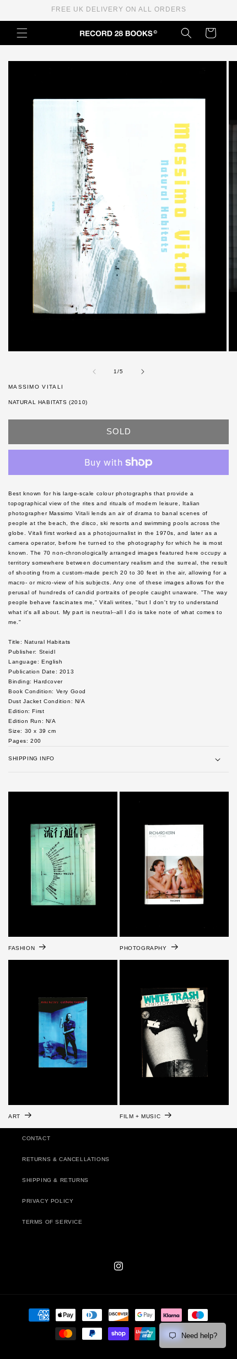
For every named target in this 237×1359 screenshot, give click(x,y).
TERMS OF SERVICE (52, 1222)
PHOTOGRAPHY (143, 948)
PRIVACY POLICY (47, 1201)
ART (14, 1116)
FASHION (21, 948)
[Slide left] (94, 372)
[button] (22, 33)
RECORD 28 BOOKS (132, 1353)
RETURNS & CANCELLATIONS (66, 1159)
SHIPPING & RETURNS (55, 1180)
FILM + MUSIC (140, 1116)
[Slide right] (143, 372)
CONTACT (36, 1138)
